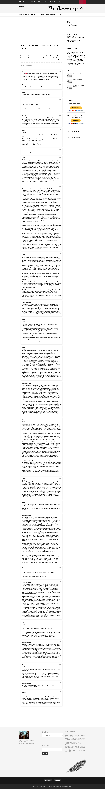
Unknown (24, 692)
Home (68, 21)
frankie (24, 71)
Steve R (24, 92)
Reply (60, 71)
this (26, 73)
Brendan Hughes (30, 14)
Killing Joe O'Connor (43, 1)
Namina (50, 786)
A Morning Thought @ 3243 (73, 40)
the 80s (68, 739)
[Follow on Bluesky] (84, 2)
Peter (23, 157)
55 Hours (21, 14)
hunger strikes (81, 738)
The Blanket (26, 1)
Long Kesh (76, 735)
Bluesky (77, 131)
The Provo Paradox (77, 74)
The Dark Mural (70, 41)
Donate (60, 14)
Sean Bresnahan (26, 116)
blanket (69, 736)
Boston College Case (56, 1)
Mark (23, 254)
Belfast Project (72, 750)
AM (23, 419)
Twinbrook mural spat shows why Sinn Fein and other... (75, 53)
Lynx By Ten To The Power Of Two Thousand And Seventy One (75, 38)
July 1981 (33, 1)
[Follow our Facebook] (81, 2)
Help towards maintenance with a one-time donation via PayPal (75, 116)
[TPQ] (60, 11)
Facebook (77, 137)
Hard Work (69, 43)
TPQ (20, 1)
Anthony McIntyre (51, 14)
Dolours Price (41, 14)
